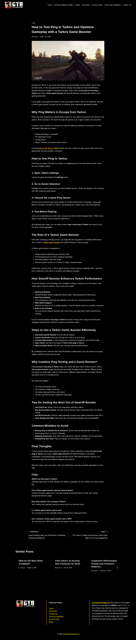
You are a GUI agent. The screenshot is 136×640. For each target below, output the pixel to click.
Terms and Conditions (113, 5)
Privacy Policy (97, 5)
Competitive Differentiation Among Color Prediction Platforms (104, 564)
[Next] (117, 567)
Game (33, 23)
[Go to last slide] (18, 567)
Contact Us (127, 5)
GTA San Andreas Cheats (63, 5)
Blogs (51, 622)
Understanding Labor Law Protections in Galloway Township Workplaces (47, 535)
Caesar (36, 36)
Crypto (77, 5)
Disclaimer (86, 5)
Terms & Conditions (56, 616)
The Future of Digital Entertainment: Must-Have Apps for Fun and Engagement (90, 535)
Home (50, 5)
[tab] (64, 581)
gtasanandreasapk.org (71, 634)
